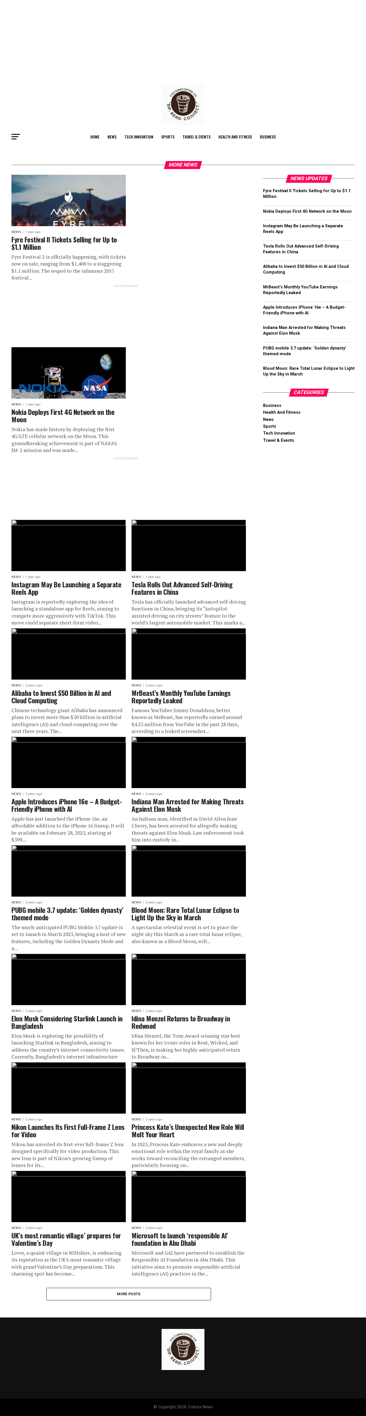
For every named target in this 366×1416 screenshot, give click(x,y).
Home (95, 137)
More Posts (129, 1294)
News (112, 137)
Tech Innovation (138, 137)
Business (268, 137)
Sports (167, 137)
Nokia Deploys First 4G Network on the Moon (307, 211)
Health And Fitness (235, 137)
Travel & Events (196, 137)
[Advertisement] (171, 40)
